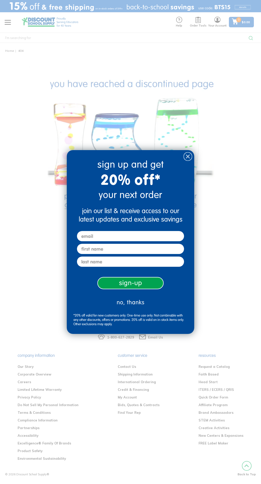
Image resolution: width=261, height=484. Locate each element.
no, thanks (131, 302)
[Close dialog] (188, 156)
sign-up (130, 283)
